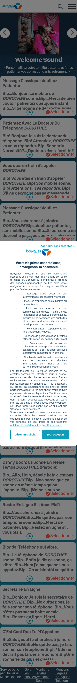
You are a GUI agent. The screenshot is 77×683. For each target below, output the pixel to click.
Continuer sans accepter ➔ (57, 246)
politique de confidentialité (25, 425)
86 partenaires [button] (57, 273)
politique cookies (52, 425)
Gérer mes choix (25, 434)
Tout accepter (55, 434)
